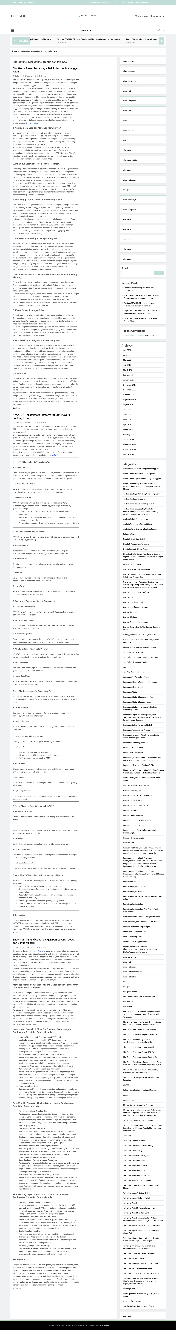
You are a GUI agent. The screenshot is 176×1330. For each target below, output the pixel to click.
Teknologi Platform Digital (133, 1258)
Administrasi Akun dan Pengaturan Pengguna (141, 469)
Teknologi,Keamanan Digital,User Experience (141, 1273)
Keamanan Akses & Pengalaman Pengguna (140, 682)
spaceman (127, 239)
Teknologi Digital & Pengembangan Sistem (140, 1208)
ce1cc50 (18, 76)
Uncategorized (129, 1289)
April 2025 (127, 425)
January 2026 (128, 380)
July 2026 (127, 350)
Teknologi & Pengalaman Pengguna (137, 1180)
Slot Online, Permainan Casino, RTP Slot (139, 1052)
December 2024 (129, 444)
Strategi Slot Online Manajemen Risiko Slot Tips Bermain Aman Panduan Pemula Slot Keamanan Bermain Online (142, 1128)
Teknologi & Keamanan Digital (135, 1165)
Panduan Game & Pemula (133, 815)
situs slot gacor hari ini (132, 972)
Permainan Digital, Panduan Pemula (137, 891)
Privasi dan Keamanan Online (134, 932)
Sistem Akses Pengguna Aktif (135, 942)
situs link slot (128, 130)
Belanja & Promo (129, 534)
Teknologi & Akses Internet (134, 1141)
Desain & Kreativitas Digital (134, 539)
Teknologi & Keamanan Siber (134, 1170)
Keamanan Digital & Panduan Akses (137, 702)
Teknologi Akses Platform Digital (136, 1198)
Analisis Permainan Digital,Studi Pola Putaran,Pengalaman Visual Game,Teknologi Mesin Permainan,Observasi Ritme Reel (140, 511)
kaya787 (54, 455)
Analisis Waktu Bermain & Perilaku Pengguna (141, 529)
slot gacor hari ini (130, 160)
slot (124, 140)
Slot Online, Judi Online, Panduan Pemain (139, 1030)
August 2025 (128, 405)
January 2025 (128, 439)
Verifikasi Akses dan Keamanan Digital (138, 1306)
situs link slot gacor (131, 81)
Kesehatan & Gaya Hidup (133, 753)
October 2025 (128, 395)
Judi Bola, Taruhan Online (133, 652)
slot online (127, 1007)
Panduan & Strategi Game (133, 790)
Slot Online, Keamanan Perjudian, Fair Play (140, 1034)
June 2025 (127, 415)
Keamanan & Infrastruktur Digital (136, 677)
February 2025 (128, 435)
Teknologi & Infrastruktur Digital (136, 1155)
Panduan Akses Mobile (132, 800)
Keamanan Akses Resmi (133, 687)
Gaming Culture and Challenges (135, 622)
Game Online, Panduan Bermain (135, 607)
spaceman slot (129, 1100)
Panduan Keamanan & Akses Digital (137, 820)
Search (125, 268)
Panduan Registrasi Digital (133, 838)
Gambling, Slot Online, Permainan (136, 569)
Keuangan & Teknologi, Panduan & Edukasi (140, 765)
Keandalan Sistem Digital (133, 747)
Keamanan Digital (130, 692)
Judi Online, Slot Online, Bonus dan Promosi (140, 657)
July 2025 (127, 410)
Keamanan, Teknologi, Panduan (135, 743)
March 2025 (128, 429)
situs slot (127, 91)
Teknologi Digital (130, 1203)
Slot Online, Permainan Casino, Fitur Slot (139, 1047)
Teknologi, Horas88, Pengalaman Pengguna (140, 1263)
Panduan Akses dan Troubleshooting (137, 795)
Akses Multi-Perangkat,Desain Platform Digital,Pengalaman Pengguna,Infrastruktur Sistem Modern (143, 486)
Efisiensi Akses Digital (132, 564)
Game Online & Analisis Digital (135, 602)
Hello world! (152, 336)
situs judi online (129, 957)
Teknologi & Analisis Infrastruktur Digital (139, 1145)
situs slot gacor (32, 123)
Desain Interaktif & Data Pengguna (136, 549)
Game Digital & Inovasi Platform (136, 592)
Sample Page (85, 30)
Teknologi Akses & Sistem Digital (136, 1193)
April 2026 (127, 365)
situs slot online (129, 977)
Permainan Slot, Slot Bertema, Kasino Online (141, 922)
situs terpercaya (129, 200)
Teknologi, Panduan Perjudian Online (137, 1268)
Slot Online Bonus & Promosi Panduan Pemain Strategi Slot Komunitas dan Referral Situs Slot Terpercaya (142, 1014)
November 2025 (129, 390)
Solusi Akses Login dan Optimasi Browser (140, 1090)
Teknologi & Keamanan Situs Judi (136, 1175)
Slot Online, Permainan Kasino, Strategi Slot (140, 1057)
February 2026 (128, 375)
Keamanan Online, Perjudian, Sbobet (137, 725)
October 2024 (128, 454)
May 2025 (127, 420)
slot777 (126, 1085)
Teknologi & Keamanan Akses (135, 1160)
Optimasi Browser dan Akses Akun (137, 785)
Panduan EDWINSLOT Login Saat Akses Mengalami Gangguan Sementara (50, 39)
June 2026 (127, 355)
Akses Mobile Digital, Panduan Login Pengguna (142, 479)
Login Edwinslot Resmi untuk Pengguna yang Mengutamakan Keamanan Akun (118, 3)
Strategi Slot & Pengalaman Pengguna (138, 1120)
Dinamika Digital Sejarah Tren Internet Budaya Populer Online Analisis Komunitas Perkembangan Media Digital (143, 556)
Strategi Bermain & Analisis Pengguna (138, 1105)
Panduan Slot (128, 843)
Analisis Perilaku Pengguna (134, 499)
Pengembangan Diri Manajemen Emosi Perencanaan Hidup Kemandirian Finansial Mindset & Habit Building (143, 874)
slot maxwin (128, 1002)
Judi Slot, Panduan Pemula (133, 672)
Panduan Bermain (130, 810)
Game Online (128, 597)
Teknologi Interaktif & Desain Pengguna (139, 1253)
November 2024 (129, 449)
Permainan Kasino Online (133, 904)
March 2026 (128, 370)
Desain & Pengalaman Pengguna (136, 544)
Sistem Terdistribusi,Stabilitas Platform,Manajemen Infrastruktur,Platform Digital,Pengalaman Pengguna (140, 949)
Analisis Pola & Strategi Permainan (137, 519)
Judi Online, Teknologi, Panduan (135, 662)
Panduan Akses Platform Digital (136, 805)
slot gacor (127, 150)
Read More (17, 408)
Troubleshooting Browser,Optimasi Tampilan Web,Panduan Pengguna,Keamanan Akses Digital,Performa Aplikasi (141, 1281)
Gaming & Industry (130, 617)
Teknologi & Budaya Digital (134, 1151)
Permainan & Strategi (131, 882)
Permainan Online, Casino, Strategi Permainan (141, 917)
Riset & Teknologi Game (132, 937)
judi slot (126, 667)
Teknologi (127, 1136)
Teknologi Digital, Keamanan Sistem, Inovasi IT (142, 1225)
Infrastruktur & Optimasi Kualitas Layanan (139, 647)
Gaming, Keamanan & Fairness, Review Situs (140, 635)
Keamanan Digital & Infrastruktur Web (138, 697)
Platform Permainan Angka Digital (136, 927)
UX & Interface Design (132, 1301)
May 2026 (127, 360)
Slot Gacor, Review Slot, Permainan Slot (139, 997)
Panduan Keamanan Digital (134, 825)
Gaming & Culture (130, 612)
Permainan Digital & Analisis (134, 886)
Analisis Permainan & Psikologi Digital (138, 504)
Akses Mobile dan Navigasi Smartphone (139, 474)
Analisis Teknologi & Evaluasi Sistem (138, 524)
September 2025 (129, 400)
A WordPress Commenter (133, 335)
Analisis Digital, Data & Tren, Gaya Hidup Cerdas (142, 494)
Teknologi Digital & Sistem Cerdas (136, 1213)
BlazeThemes (103, 1325)
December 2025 (129, 385)
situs (125, 121)
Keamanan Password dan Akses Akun (138, 730)
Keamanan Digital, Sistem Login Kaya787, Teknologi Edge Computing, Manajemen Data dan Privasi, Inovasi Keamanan (142, 717)
